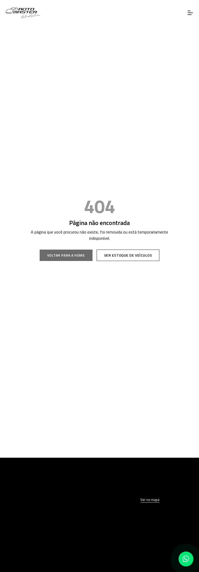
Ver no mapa (149, 499)
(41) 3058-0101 (49, 536)
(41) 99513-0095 (49, 546)
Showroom (49, 480)
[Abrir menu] (190, 13)
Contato (49, 500)
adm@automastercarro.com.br (49, 557)
